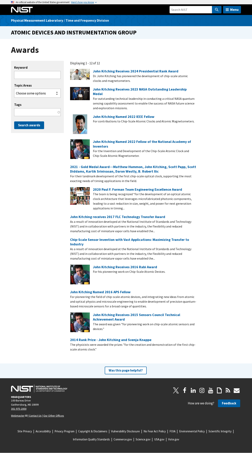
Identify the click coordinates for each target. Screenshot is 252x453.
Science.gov (143, 439)
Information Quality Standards (91, 439)
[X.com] (176, 390)
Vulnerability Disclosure (125, 431)
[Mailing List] (236, 390)
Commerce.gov (123, 439)
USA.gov (159, 439)
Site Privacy (25, 431)
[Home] (22, 9)
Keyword (21, 67)
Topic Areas (23, 85)
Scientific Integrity (220, 431)
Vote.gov (173, 439)
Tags (17, 105)
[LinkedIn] (193, 390)
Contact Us (35, 415)
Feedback (229, 403)
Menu (234, 9)
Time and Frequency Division (87, 20)
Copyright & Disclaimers (92, 431)
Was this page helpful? (126, 370)
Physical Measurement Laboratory (37, 20)
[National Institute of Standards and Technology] (39, 388)
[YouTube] (210, 390)
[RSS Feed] (228, 390)
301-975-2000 (18, 408)
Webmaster (18, 415)
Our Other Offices (53, 415)
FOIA (172, 431)
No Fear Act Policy (155, 431)
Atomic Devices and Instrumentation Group (74, 32)
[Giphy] (219, 390)
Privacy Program (64, 431)
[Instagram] (202, 390)
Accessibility (43, 431)
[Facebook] (184, 390)
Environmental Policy (192, 431)
